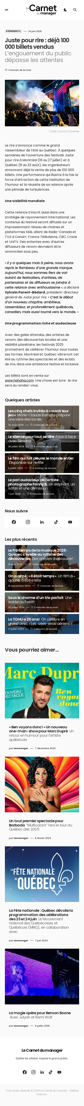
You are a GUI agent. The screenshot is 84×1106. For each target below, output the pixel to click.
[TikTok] (56, 522)
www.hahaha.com (19, 380)
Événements (13, 31)
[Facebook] (14, 522)
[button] (6, 10)
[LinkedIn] (42, 522)
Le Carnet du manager (42, 1050)
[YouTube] (70, 522)
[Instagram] (28, 522)
